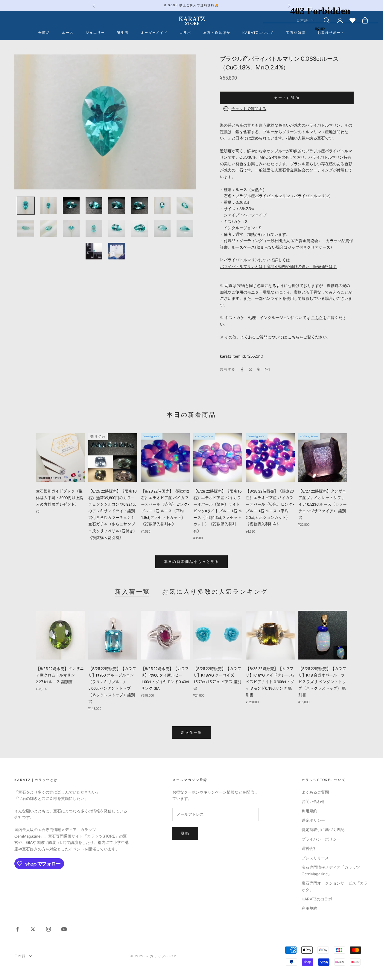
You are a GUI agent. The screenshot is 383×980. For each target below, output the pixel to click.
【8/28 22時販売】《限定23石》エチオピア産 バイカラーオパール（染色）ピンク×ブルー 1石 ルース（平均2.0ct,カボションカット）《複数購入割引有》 (270, 507)
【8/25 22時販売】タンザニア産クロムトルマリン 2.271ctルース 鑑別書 (60, 675)
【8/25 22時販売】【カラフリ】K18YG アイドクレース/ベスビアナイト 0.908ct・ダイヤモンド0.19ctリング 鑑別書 (270, 681)
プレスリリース (315, 858)
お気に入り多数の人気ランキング (215, 591)
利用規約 (309, 811)
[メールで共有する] (267, 369)
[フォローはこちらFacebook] (17, 929)
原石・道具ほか (216, 33)
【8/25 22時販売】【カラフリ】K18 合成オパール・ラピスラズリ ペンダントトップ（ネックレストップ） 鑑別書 (322, 681)
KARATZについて (258, 33)
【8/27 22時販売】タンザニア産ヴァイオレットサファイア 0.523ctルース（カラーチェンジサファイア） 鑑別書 (322, 504)
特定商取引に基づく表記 (323, 829)
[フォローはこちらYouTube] (64, 929)
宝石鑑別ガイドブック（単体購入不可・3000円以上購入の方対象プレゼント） (59, 498)
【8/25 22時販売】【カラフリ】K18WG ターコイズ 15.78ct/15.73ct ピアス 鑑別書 (217, 678)
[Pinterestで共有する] (258, 369)
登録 (185, 833)
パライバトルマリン (311, 195)
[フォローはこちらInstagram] (48, 929)
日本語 (20, 956)
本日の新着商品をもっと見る (191, 561)
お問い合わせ (313, 801)
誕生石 (123, 33)
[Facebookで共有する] (242, 369)
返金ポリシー (313, 820)
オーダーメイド (154, 33)
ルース (68, 33)
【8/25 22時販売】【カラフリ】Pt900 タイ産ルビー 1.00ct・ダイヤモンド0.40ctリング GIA (165, 678)
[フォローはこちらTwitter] (33, 929)
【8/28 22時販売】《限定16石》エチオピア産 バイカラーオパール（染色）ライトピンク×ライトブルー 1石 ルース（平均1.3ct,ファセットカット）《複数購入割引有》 (217, 511)
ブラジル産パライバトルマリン (262, 195)
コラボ (185, 33)
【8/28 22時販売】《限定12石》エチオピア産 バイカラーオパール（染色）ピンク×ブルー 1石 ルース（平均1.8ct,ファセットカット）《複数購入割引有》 (165, 507)
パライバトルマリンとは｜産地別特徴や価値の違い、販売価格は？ (278, 266)
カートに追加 (287, 97)
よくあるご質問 (315, 792)
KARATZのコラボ (317, 899)
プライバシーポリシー (321, 839)
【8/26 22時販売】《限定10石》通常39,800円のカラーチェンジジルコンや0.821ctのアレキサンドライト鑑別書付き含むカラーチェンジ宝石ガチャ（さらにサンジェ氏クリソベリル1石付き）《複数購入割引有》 (112, 514)
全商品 (44, 33)
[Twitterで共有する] (250, 369)
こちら (317, 317)
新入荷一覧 (132, 591)
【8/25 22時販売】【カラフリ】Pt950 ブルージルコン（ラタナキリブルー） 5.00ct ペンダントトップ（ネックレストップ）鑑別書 (112, 685)
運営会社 (309, 848)
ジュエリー (95, 33)
